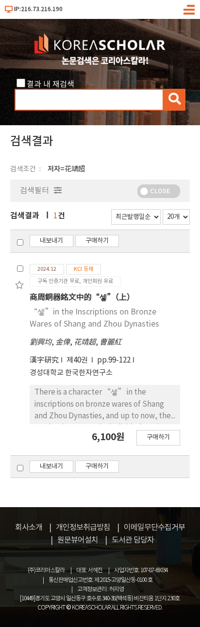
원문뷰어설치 (77, 540)
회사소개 (28, 527)
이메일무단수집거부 (154, 527)
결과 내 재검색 (50, 84)
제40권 (78, 360)
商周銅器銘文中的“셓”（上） (82, 297)
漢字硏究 (44, 360)
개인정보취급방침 (83, 527)
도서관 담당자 (133, 540)
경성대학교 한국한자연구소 (71, 373)
